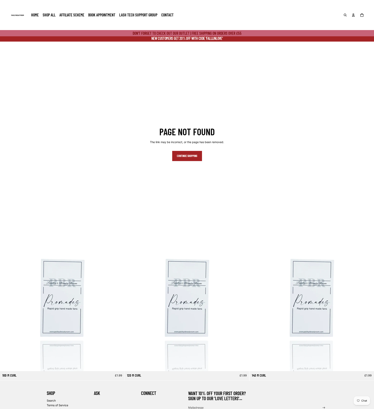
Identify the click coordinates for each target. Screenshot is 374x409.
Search (51, 400)
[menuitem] (35, 15)
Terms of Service (57, 405)
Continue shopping (187, 156)
